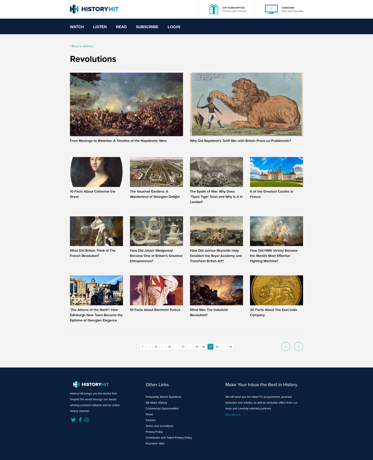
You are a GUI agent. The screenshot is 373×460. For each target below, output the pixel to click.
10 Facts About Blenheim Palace (155, 309)
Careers (151, 420)
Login (174, 27)
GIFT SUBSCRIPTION (234, 8)
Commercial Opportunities (162, 408)
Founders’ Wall (155, 443)
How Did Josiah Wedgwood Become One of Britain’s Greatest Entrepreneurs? (156, 256)
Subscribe (147, 27)
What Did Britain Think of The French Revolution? (93, 253)
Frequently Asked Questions (163, 397)
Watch (77, 27)
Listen (100, 27)
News (149, 414)
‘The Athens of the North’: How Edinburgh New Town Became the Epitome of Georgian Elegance (96, 315)
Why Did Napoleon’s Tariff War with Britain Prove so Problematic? (240, 140)
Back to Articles (82, 46)
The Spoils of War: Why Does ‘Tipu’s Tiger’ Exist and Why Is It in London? (216, 196)
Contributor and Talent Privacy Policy (169, 438)
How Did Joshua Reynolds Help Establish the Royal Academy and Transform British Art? (216, 256)
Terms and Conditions (159, 426)
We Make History (156, 403)
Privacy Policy (154, 432)
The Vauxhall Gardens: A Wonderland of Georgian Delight (155, 194)
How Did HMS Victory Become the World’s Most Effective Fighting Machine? (274, 256)
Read (121, 27)
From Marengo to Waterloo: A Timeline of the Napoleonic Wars (118, 140)
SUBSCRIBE (288, 8)
